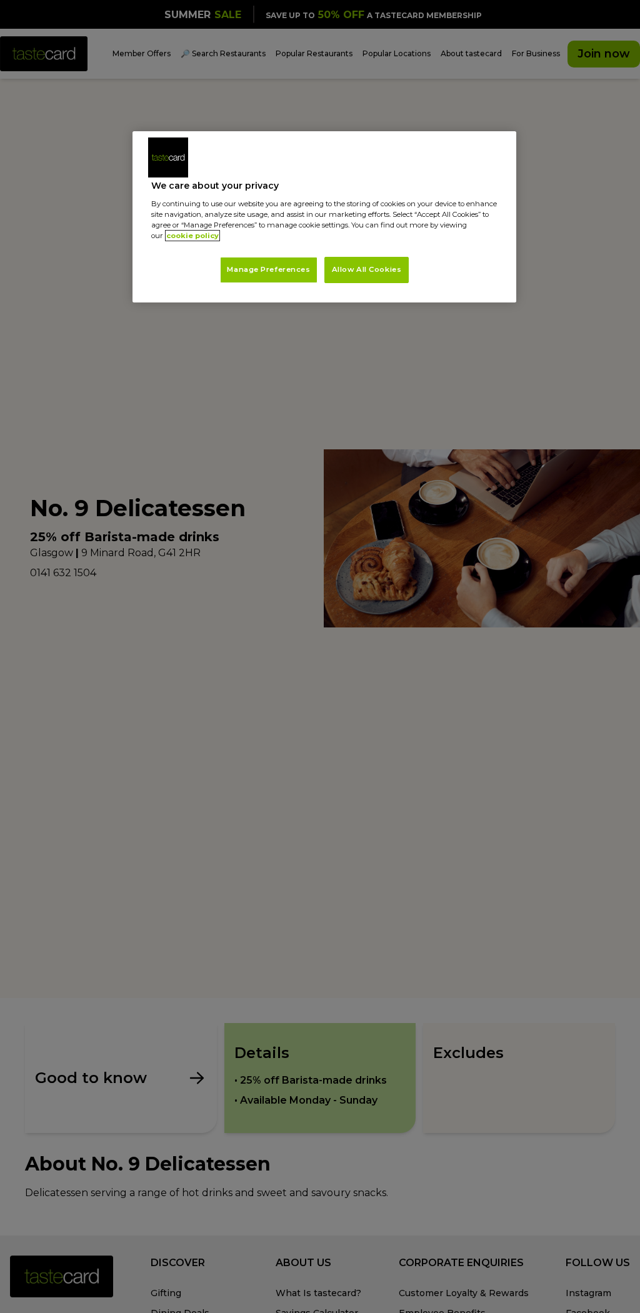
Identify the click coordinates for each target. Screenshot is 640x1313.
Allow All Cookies (367, 269)
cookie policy (192, 235)
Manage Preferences (268, 269)
